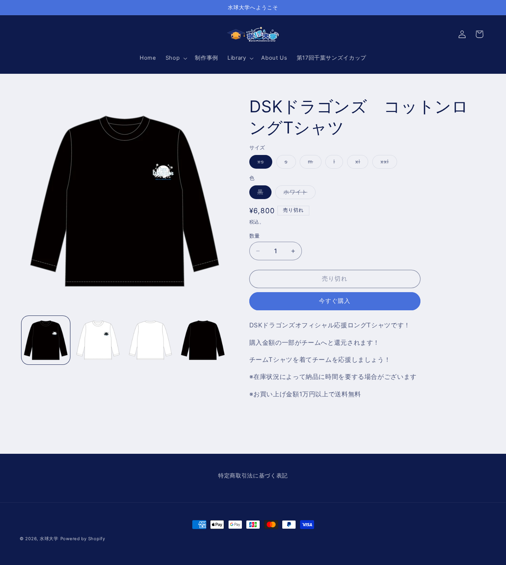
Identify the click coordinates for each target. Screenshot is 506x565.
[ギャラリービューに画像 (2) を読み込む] (98, 340)
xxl (387, 163)
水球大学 (49, 538)
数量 (254, 236)
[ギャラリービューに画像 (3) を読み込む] (150, 340)
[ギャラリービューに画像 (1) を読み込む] (45, 340)
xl (360, 163)
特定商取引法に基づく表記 (253, 475)
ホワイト (298, 193)
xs (263, 163)
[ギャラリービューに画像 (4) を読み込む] (203, 340)
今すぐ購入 (334, 300)
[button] (175, 58)
